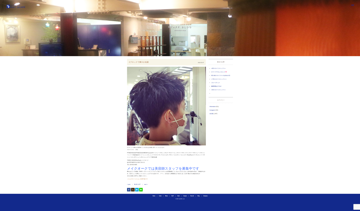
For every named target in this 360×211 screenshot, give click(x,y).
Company (205, 196)
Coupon (185, 196)
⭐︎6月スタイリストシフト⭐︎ (218, 89)
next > (146, 184)
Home (154, 196)
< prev (128, 184)
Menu (166, 196)
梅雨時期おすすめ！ (216, 86)
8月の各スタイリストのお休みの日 (220, 75)
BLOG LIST (137, 184)
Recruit (192, 196)
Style (178, 196)
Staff (172, 196)
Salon (160, 196)
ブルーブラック (215, 82)
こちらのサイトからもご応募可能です (137, 179)
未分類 (211, 113)
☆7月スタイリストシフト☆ (218, 79)
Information (213, 106)
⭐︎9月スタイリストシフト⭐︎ (218, 68)
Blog (199, 196)
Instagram (212, 110)
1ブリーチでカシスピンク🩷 (219, 72)
